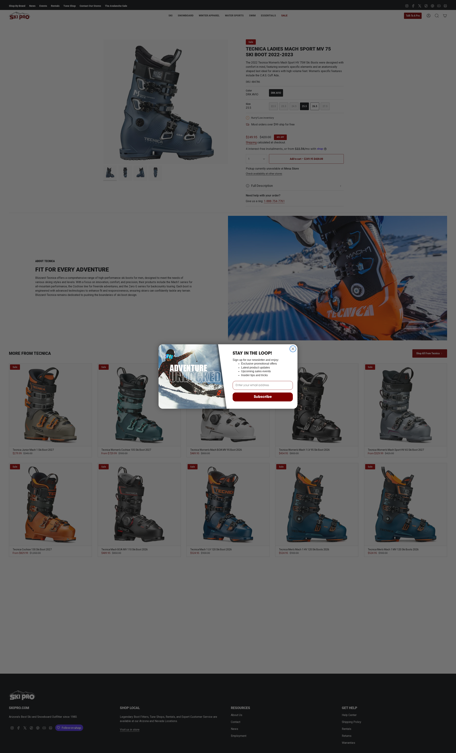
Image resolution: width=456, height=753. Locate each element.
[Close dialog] (293, 349)
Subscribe (263, 397)
